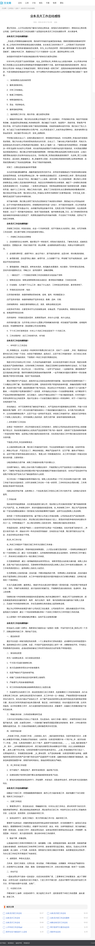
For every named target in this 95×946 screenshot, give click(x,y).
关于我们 (3, 943)
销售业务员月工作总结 (59, 922)
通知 (61, 3)
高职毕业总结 (55, 932)
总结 (20, 3)
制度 (54, 3)
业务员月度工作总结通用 (59, 918)
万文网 (4, 8)
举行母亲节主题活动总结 (59, 927)
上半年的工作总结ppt (14, 927)
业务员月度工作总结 (14, 913)
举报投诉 (27, 943)
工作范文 (11, 8)
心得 (27, 3)
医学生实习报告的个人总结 (16, 932)
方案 (47, 3)
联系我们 (11, 943)
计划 (34, 3)
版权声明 (19, 943)
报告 (41, 3)
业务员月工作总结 (13, 918)
